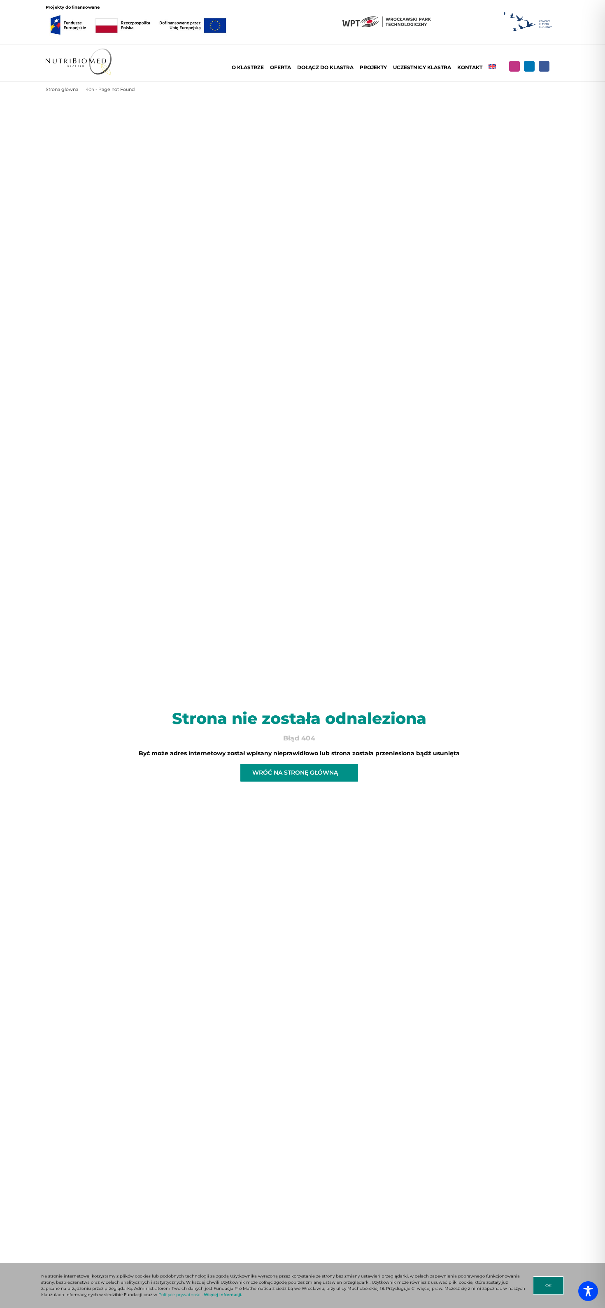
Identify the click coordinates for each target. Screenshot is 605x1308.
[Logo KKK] (527, 12)
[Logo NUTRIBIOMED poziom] (79, 51)
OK (548, 1285)
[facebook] (544, 66)
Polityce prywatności (180, 1294)
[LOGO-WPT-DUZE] (386, 19)
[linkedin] (529, 66)
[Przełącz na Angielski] (492, 67)
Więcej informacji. (223, 1294)
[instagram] (514, 66)
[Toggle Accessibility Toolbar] (588, 1291)
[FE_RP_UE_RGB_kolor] (138, 13)
